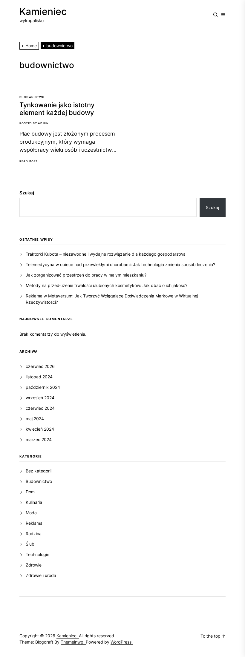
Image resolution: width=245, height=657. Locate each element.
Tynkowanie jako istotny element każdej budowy (56, 108)
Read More (28, 161)
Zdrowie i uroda (41, 575)
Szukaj (26, 193)
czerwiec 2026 (40, 366)
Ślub (30, 544)
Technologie (37, 554)
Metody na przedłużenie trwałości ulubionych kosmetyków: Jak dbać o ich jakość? (106, 285)
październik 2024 (43, 387)
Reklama (34, 523)
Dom (30, 491)
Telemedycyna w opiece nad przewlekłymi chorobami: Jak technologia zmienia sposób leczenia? (120, 264)
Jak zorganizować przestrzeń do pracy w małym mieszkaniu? (86, 274)
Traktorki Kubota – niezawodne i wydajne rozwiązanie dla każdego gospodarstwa (106, 254)
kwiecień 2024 (40, 429)
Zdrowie (34, 564)
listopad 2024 (39, 376)
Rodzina (34, 533)
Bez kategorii (38, 470)
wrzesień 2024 (40, 397)
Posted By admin (34, 123)
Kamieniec (43, 11)
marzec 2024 (39, 439)
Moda (31, 512)
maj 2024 (35, 418)
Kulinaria (34, 502)
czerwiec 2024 (40, 408)
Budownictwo (32, 97)
